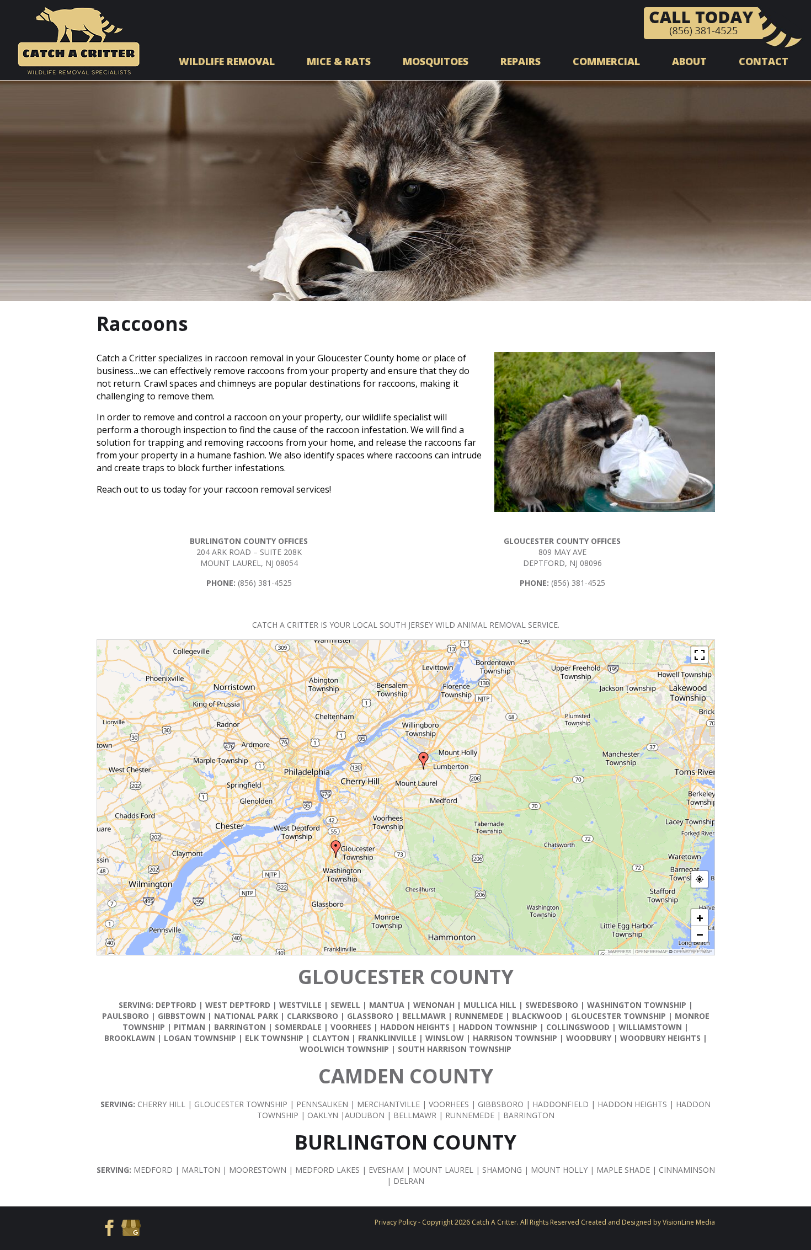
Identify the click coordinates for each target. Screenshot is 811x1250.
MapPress (619, 951)
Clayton (330, 1038)
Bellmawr (424, 1016)
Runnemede (479, 1016)
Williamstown (650, 1027)
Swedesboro (551, 1005)
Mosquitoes (435, 61)
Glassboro (370, 1016)
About (689, 61)
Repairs (520, 61)
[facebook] (107, 1227)
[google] (131, 1227)
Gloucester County (406, 976)
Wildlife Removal (227, 61)
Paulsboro (125, 1016)
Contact (763, 61)
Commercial (606, 61)
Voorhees (350, 1027)
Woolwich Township (344, 1049)
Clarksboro (312, 1016)
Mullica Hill (489, 1005)
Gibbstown (181, 1016)
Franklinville (387, 1038)
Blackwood (537, 1016)
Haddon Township (497, 1027)
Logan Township (200, 1038)
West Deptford (237, 1005)
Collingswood (578, 1027)
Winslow (444, 1038)
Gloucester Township (618, 1016)
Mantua (386, 1005)
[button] (424, 761)
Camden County (405, 1075)
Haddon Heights (415, 1027)
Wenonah (434, 1005)
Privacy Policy (396, 1222)
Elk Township (274, 1038)
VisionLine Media (689, 1222)
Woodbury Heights (660, 1038)
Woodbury (588, 1038)
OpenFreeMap (651, 951)
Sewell (345, 1005)
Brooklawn (129, 1038)
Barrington (240, 1027)
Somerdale (298, 1027)
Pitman (189, 1027)
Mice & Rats (339, 61)
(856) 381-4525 (265, 583)
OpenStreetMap (693, 951)
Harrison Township (515, 1038)
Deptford (176, 1005)
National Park (246, 1016)
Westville (301, 1005)
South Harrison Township (454, 1049)
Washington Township (636, 1005)
